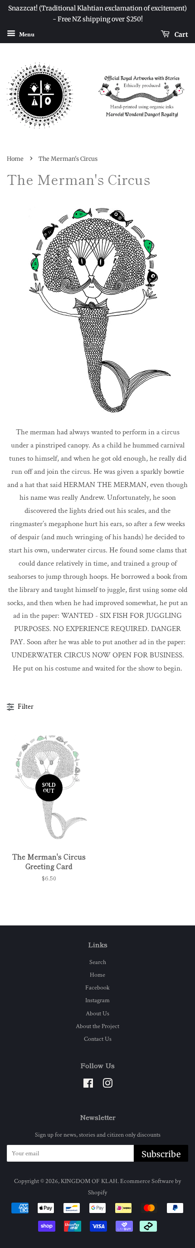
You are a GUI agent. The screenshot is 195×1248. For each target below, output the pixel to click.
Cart (180, 34)
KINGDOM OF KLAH (89, 1181)
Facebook (97, 987)
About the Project (97, 1026)
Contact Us (98, 1038)
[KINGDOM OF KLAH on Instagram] (107, 1085)
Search (97, 962)
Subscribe (160, 1154)
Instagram (97, 1000)
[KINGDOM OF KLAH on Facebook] (88, 1085)
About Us (97, 1013)
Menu (26, 34)
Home (15, 158)
